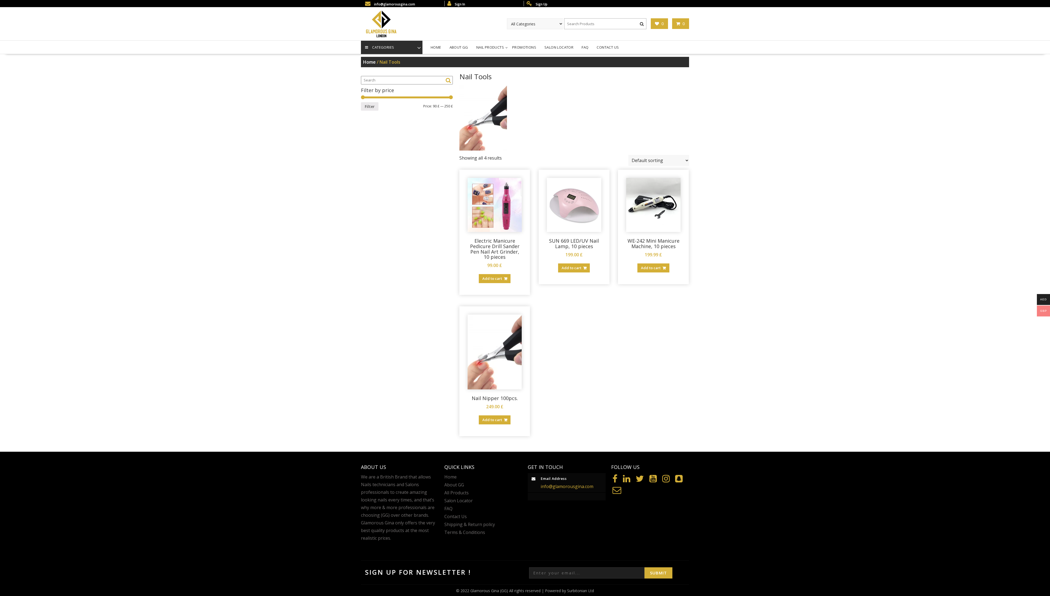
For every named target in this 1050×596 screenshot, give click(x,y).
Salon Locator (558, 47)
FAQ (585, 47)
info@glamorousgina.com (567, 486)
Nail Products (490, 47)
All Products (456, 493)
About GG (459, 47)
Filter (370, 106)
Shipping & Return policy (469, 524)
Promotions (524, 47)
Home (436, 47)
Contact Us (608, 47)
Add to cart (492, 278)
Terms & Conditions (464, 532)
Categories (383, 47)
